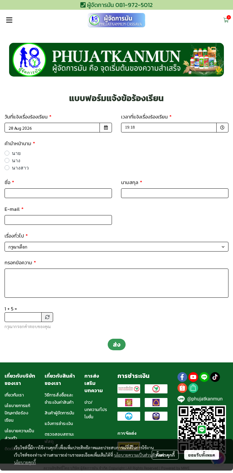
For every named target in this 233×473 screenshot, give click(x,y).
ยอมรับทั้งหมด (201, 455)
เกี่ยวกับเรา (14, 395)
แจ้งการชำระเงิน (59, 423)
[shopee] (182, 388)
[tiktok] (215, 377)
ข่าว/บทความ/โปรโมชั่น (95, 409)
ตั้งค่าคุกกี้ (165, 455)
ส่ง (116, 344)
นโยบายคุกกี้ (25, 462)
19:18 (141, 127)
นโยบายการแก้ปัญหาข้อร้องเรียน (17, 413)
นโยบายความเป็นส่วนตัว (135, 455)
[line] (204, 377)
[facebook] (182, 377)
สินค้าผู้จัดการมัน (59, 413)
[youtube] (193, 377)
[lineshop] (193, 388)
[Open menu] (9, 20)
